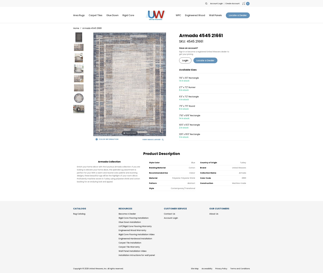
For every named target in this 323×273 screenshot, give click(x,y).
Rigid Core (128, 15)
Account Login (216, 3)
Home (76, 28)
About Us (213, 213)
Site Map (195, 268)
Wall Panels (215, 15)
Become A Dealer (127, 213)
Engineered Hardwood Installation (135, 238)
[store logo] (155, 15)
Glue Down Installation (130, 222)
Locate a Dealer (238, 15)
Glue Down (112, 15)
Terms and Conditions (240, 268)
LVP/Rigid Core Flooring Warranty (135, 226)
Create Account (232, 3)
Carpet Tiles (95, 15)
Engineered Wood (195, 15)
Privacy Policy (221, 268)
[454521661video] (78, 109)
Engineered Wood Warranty (132, 230)
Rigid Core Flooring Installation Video (137, 234)
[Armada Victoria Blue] (78, 37)
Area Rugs (79, 15)
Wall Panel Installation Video (132, 251)
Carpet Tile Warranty (129, 246)
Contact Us (169, 213)
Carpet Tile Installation (130, 242)
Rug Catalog (79, 213)
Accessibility (207, 268)
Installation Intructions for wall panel (137, 255)
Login (185, 60)
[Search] (206, 3)
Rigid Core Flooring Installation (134, 218)
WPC (178, 15)
